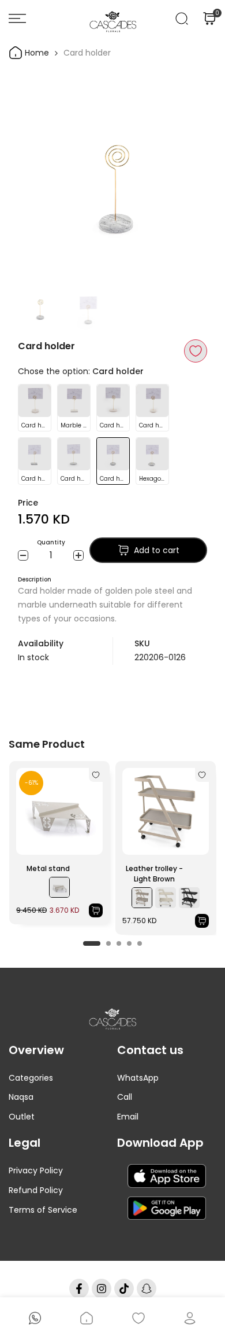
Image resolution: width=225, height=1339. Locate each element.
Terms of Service (43, 1210)
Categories (31, 1078)
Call (124, 1097)
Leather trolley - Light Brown (154, 874)
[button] (195, 351)
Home (35, 52)
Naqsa (21, 1097)
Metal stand (48, 868)
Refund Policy (36, 1190)
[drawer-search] (182, 18)
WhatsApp (138, 1078)
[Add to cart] (96, 910)
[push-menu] (17, 18)
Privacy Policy (36, 1170)
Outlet (22, 1116)
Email (127, 1116)
